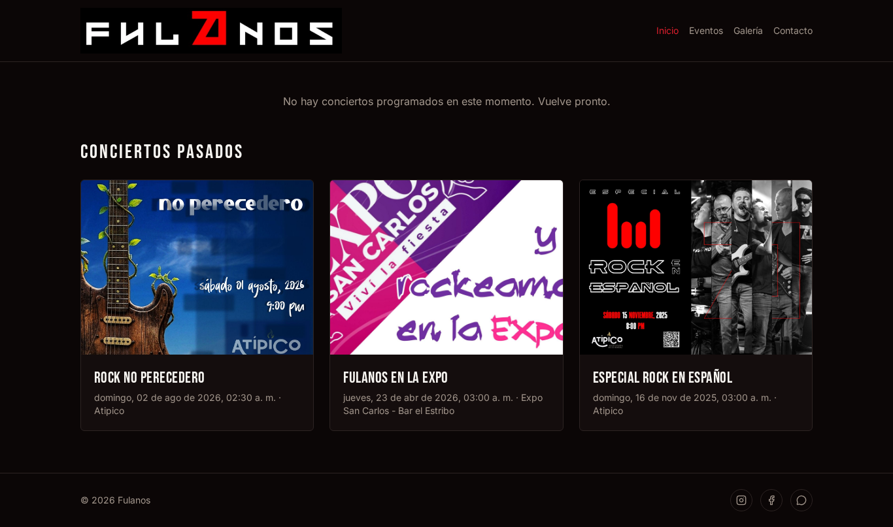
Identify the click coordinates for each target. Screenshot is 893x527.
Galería (748, 30)
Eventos (706, 30)
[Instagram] (741, 500)
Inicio (667, 30)
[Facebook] (771, 500)
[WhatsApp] (801, 500)
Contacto (793, 30)
